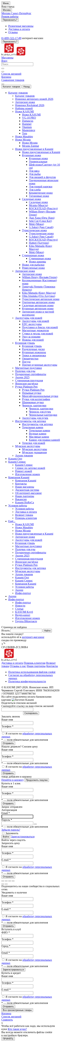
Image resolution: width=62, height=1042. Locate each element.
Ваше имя (7, 719)
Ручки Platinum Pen (33, 389)
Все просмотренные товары (17, 1010)
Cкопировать (31, 713)
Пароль (6, 819)
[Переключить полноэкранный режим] (9, 880)
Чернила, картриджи (41, 408)
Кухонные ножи (38, 158)
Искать (5, 630)
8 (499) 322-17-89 (11, 38)
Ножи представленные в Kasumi (41, 152)
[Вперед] (6, 884)
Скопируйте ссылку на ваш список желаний (27, 706)
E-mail (6, 859)
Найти (47, 630)
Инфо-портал (23, 602)
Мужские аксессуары (34, 449)
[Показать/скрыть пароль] (35, 824)
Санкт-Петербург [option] (21, 13)
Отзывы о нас (18, 666)
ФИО (5, 932)
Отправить (8, 743)
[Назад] (2, 884)
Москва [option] (6, 13)
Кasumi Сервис (24, 464)
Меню (6, 3)
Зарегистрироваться (22, 836)
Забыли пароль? (10, 829)
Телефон (7, 726)
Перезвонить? (10, 20)
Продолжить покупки (37, 780)
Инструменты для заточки (37, 424)
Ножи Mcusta (30, 142)
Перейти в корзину (12, 779)
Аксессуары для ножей (35, 321)
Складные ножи (38, 202)
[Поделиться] (6, 880)
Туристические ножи (41, 233)
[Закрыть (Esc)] (2, 880)
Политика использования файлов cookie (31, 672)
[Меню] (2, 84)
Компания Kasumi (25, 480)
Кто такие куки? (17, 1029)
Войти (6, 836)
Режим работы (9, 16)
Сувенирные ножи (40, 258)
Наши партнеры (36, 666)
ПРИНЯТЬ (8, 1038)
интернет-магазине (33, 637)
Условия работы (24, 508)
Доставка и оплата (12, 662)
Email (5, 813)
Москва (7, 10)
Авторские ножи (32, 274)
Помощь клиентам (34, 662)
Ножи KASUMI (31, 114)
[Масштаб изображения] (13, 880)
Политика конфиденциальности (27, 681)
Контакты (52, 666)
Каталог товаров (11, 86)
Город (5, 946)
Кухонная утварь (32, 346)
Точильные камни (39, 430)
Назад (26, 86)
